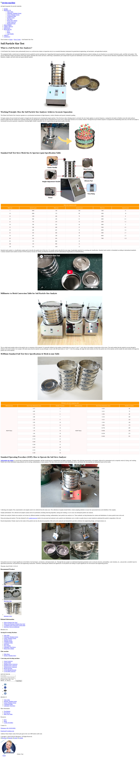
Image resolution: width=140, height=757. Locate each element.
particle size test (33, 518)
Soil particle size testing (7, 460)
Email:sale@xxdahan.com (7, 731)
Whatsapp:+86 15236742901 (8, 728)
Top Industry (7, 711)
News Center (17, 39)
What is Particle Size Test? (10, 622)
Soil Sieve (6, 644)
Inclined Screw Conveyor (10, 665)
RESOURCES (8, 29)
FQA (8, 31)
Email (4, 755)
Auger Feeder (7, 662)
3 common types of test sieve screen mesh (14, 625)
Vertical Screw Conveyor (10, 667)
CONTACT (7, 36)
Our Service (7, 712)
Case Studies (10, 34)
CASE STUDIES (8, 722)
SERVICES (7, 28)
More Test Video (8, 714)
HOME (6, 9)
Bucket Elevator (11, 23)
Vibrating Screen (8, 641)
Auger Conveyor (11, 22)
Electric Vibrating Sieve (10, 655)
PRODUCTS (7, 10)
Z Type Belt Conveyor (9, 671)
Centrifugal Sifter (11, 16)
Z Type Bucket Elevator (10, 670)
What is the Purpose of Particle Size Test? (14, 624)
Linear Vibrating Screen (13, 14)
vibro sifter (6, 635)
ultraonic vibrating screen (10, 701)
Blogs (8, 32)
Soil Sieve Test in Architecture (11, 627)
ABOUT (6, 35)
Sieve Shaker (7, 645)
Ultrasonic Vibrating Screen (14, 13)
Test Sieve (9, 19)
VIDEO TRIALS (8, 26)
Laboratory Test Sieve (9, 705)
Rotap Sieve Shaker (12, 20)
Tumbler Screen (8, 640)
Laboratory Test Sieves (10, 647)
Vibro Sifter (10, 12)
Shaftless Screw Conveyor (10, 664)
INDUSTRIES (8, 25)
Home (10, 39)
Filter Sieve (7, 654)
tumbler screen (11, 17)
